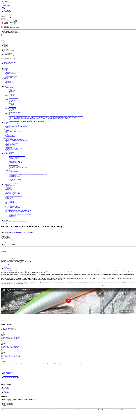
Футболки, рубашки (14, 183)
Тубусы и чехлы (10, 152)
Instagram (5, 390)
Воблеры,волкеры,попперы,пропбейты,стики (14, 221)
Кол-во (5, 244)
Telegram (5, 387)
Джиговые (11, 105)
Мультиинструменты (14, 163)
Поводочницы (9, 147)
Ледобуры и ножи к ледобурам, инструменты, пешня (19, 210)
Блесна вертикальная (11, 203)
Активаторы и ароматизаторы (13, 131)
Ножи (10, 159)
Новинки (5, 68)
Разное (8, 113)
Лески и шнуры (10, 95)
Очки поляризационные (15, 179)
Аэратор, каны (9, 197)
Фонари (8, 190)
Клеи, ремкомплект (11, 141)
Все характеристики (5, 252)
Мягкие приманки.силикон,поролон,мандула (17, 126)
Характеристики (7, 268)
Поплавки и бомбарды (11, 108)
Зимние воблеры (10, 202)
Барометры (9, 189)
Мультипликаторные (11, 73)
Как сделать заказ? (7, 12)
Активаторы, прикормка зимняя (14, 196)
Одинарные (12, 100)
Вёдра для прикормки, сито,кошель (14, 139)
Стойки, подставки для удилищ (14, 150)
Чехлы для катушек (11, 74)
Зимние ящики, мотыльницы (13, 207)
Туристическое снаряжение (13, 154)
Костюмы (11, 178)
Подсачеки (8, 145)
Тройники (11, 103)
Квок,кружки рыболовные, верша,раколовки (17, 140)
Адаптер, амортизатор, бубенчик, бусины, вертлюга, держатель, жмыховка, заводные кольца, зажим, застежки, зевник (38, 114)
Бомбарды (11, 110)
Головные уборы (13, 175)
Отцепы (11, 92)
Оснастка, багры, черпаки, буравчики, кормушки (18, 211)
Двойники (11, 101)
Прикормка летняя (10, 136)
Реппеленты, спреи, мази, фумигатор (18, 167)
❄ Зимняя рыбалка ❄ (8, 194)
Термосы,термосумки (14, 157)
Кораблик (8, 81)
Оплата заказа (6, 10)
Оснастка (5, 86)
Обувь (10, 172)
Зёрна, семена (9, 134)
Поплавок (11, 109)
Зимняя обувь (12, 215)
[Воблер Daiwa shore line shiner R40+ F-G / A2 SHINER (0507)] (18, 232)
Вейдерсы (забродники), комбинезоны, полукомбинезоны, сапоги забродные (28, 174)
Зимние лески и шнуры (12, 206)
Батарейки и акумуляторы (12, 192)
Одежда (8, 170)
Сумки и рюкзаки (13, 165)
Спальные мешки (13, 171)
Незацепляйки (12, 107)
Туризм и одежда (7, 153)
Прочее (11, 169)
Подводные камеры (11, 185)
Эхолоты (8, 188)
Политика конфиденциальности (11, 377)
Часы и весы (9, 187)
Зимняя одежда (12, 216)
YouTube (5, 391)
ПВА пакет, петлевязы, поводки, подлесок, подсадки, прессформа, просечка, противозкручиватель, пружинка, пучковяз (38, 118)
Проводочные (9, 72)
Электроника (6, 184)
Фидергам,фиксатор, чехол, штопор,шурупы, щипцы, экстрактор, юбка (26, 121)
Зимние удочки (10, 201)
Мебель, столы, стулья (14, 166)
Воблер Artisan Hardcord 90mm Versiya (10, 338)
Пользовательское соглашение (10, 376)
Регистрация (6, 3)
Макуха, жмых (9, 135)
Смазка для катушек (11, 77)
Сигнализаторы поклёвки (12, 149)
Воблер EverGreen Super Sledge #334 (9, 347)
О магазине (6, 7)
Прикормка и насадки (8, 129)
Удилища (5, 78)
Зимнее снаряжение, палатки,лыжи (14, 200)
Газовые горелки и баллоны (16, 162)
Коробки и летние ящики (12, 143)
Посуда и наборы (13, 158)
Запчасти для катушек (11, 76)
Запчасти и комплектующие (13, 85)
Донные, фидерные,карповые (13, 83)
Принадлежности (7, 138)
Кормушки (11, 91)
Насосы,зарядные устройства (13, 193)
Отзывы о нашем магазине (9, 62)
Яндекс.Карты (6, 392)
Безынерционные (10, 70)
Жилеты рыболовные (14, 176)
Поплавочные (9, 82)
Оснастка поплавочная (14, 112)
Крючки (8, 99)
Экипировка (9, 212)
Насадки (8, 130)
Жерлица (8, 198)
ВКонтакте (6, 388)
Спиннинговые (10, 80)
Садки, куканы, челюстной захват (14, 148)
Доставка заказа (7, 11)
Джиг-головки (12, 90)
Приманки (6, 122)
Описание (5, 267)
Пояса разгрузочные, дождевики (17, 181)
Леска (10, 96)
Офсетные (11, 104)
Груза (10, 89)
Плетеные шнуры (13, 98)
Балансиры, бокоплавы (11, 205)
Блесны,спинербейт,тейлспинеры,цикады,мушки (18, 123)
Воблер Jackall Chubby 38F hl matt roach (10, 356)
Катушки (5, 69)
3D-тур (5, 8)
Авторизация (6, 5)
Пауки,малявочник (10, 144)
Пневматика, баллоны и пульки (17, 156)
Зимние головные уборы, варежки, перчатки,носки (21, 214)
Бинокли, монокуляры (14, 161)
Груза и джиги (9, 87)
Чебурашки (12, 94)
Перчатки (11, 180)
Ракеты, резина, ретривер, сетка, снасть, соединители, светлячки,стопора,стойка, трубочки (31, 119)
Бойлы (7, 132)
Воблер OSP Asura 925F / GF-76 (8, 329)
